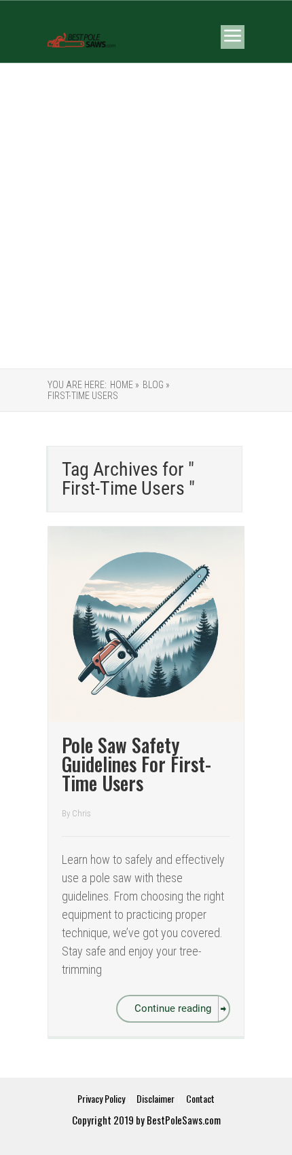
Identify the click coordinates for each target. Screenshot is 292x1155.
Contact (200, 1098)
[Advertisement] (146, 216)
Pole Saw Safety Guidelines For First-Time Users (136, 764)
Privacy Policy (101, 1098)
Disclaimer (155, 1098)
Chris (81, 813)
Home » (124, 384)
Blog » (156, 384)
